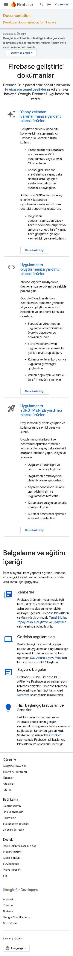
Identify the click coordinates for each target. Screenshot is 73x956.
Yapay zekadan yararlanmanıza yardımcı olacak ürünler (41, 116)
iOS (32, 658)
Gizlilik (18, 938)
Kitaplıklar (8, 783)
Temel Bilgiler (57, 618)
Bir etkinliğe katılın (13, 829)
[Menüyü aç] (6, 4)
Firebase (8, 911)
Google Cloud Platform (16, 917)
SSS (5, 875)
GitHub (7, 789)
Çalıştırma (59, 622)
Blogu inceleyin (12, 805)
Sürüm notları (11, 863)
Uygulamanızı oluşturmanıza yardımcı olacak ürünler (40, 269)
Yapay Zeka (25, 622)
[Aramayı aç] (41, 4)
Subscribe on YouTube (16, 823)
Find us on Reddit (13, 811)
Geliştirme (41, 622)
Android (41, 658)
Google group (11, 857)
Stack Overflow (12, 851)
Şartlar (7, 938)
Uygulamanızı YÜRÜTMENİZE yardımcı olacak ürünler (41, 410)
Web (58, 658)
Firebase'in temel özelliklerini (27, 89)
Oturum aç (62, 4)
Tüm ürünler (10, 923)
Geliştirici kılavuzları (15, 765)
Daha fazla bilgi (34, 250)
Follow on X (9, 817)
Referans (23, 695)
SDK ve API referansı (15, 771)
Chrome (8, 905)
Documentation (17, 15)
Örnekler (55, 735)
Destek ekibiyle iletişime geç (19, 846)
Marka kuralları (11, 869)
